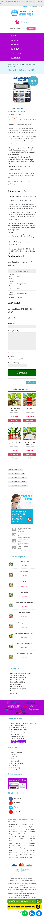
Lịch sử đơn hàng (16, 770)
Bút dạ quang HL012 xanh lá (24, 643)
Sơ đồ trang (14, 693)
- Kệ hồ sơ (23, 831)
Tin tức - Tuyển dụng (17, 738)
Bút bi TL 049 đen (24, 592)
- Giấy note (11, 848)
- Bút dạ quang (12, 841)
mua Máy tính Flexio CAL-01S (16, 473)
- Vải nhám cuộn (12, 852)
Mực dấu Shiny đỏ (14, 443)
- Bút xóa (32, 848)
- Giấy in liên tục (12, 831)
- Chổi (33, 852)
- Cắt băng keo (31, 850)
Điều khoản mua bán (17, 686)
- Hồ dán (32, 841)
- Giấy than (11, 838)
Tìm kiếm (31, 28)
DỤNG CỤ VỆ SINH (17, 49)
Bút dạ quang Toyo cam (24, 623)
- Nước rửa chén (30, 829)
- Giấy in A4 (31, 831)
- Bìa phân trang (12, 855)
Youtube (17, 811)
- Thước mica (21, 827)
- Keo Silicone (31, 845)
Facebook (17, 798)
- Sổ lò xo (32, 824)
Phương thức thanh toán (18, 680)
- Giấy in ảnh (24, 852)
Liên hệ (12, 691)
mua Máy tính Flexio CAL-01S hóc (17, 481)
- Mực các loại (31, 836)
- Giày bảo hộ (12, 836)
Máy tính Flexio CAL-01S (15, 469)
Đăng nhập (14, 756)
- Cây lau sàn (12, 829)
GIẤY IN (13, 36)
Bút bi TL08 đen (24, 561)
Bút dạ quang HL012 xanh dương (24, 633)
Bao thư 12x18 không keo (30, 443)
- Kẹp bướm (31, 827)
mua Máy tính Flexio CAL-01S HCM (18, 486)
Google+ (17, 802)
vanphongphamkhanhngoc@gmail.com (21, 909)
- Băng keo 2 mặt (13, 857)
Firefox (26, 880)
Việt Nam (20, 108)
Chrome (30, 880)
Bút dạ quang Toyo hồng (24, 612)
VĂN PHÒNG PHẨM (17, 44)
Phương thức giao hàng (18, 677)
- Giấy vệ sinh (21, 845)
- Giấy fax (24, 824)
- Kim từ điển (11, 827)
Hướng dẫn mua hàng (17, 682)
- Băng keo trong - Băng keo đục (17, 834)
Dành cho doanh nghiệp (18, 689)
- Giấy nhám (21, 838)
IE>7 (33, 880)
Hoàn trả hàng (15, 768)
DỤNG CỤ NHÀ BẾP (17, 53)
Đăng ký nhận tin (16, 752)
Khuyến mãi (14, 765)
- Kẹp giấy (22, 848)
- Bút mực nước (23, 857)
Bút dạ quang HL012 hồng (24, 653)
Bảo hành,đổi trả (15, 684)
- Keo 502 (32, 838)
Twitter (16, 807)
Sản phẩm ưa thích (17, 763)
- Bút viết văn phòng (13, 824)
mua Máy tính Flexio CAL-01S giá (17, 477)
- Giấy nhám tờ (23, 855)
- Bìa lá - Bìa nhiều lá (14, 843)
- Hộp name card (30, 843)
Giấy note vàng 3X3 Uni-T (14, 409)
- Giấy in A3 (11, 845)
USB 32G (30, 408)
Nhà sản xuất (15, 761)
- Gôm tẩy (32, 855)
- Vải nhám (21, 836)
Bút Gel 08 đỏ (24, 581)
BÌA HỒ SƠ (15, 40)
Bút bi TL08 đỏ (24, 571)
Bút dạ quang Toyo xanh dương (24, 602)
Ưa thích (14, 424)
